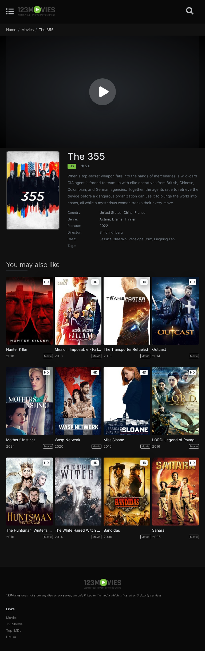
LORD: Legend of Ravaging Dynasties (175, 440)
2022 (104, 226)
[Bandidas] (127, 492)
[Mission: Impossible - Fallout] (78, 311)
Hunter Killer (16, 349)
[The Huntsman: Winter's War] (29, 492)
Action (105, 219)
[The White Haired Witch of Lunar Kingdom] (78, 492)
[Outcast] (175, 311)
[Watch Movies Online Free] (36, 11)
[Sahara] (175, 492)
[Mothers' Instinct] (29, 401)
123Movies (13, 595)
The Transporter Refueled (126, 349)
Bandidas (112, 530)
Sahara (158, 530)
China (128, 213)
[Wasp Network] (78, 401)
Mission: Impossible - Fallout (78, 349)
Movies (12, 618)
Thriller (130, 219)
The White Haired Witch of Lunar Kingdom (78, 530)
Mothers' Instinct (20, 440)
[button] (102, 91)
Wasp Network (67, 440)
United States (110, 213)
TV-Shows (14, 624)
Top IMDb (14, 631)
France (140, 213)
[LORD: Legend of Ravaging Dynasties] (175, 401)
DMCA (11, 637)
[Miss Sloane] (127, 401)
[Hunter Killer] (29, 311)
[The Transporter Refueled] (127, 311)
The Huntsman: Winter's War (29, 530)
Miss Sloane (114, 440)
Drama (117, 219)
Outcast (159, 349)
